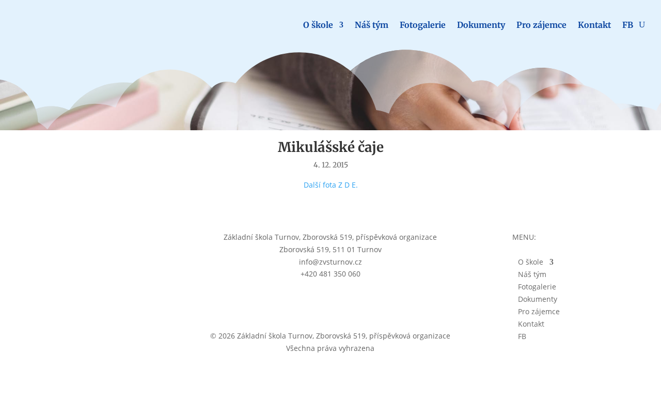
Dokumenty (481, 25)
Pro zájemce (541, 25)
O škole (318, 25)
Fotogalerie (423, 25)
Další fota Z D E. (331, 185)
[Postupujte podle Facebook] (330, 303)
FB (627, 25)
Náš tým (371, 25)
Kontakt (594, 25)
